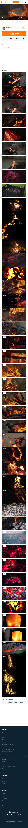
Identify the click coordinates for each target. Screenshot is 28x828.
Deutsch (4, 800)
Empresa (4, 739)
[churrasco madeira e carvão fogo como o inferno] (13, 78)
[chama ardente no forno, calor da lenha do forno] (13, 273)
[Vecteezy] (2, 2)
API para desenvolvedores (7, 744)
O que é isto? (12, 44)
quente (10, 701)
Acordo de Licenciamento (7, 758)
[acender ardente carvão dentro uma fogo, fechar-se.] (13, 537)
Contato (3, 780)
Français (4, 802)
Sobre (3, 783)
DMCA (3, 761)
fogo (4, 701)
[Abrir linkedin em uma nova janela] (11, 814)
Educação (4, 741)
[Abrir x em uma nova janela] (17, 814)
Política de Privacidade (17, 822)
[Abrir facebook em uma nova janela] (7, 814)
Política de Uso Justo (14, 823)
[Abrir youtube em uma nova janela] (19, 814)
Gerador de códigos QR (7, 751)
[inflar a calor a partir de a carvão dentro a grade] (13, 189)
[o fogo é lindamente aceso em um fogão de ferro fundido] (13, 619)
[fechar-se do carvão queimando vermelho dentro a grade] (13, 175)
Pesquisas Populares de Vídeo (8, 770)
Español (4, 795)
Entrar (22, 2)
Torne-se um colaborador (7, 785)
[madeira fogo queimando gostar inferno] (13, 286)
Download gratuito (14, 33)
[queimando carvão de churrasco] (13, 592)
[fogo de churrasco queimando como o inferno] (13, 203)
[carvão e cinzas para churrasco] (13, 523)
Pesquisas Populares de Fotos (8, 768)
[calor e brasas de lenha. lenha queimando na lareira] (13, 647)
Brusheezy (4, 732)
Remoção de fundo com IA (8, 748)
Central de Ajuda (5, 778)
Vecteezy (4, 734)
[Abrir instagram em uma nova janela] (9, 814)
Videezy (3, 737)
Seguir (23, 28)
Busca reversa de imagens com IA (9, 746)
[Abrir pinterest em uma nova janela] (13, 814)
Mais (3, 804)
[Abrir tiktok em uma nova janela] (15, 814)
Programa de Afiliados (7, 763)
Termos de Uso (9, 822)
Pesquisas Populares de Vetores (9, 765)
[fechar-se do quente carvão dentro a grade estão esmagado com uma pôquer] (13, 259)
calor (15, 701)
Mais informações (6, 46)
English (3, 793)
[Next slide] (23, 701)
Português (4, 797)
